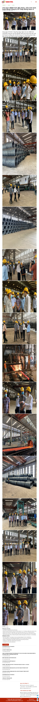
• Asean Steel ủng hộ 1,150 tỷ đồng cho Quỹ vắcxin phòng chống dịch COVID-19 (14, 637)
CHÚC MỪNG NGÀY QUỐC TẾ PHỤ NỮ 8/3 (8, 646)
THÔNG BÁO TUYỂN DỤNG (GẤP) (7, 678)
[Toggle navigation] (36, 2)
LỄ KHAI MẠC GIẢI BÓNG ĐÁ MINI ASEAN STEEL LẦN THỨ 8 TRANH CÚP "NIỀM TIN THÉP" (15, 671)
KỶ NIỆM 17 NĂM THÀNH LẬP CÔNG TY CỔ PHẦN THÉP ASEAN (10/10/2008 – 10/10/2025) (15, 664)
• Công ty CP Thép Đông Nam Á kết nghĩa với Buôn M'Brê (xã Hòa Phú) (13, 639)
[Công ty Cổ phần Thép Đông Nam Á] (7, 2)
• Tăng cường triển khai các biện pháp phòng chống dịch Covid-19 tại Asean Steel (14, 638)
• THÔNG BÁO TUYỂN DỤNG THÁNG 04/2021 (9, 640)
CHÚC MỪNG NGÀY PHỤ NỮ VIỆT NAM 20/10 (8, 661)
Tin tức (9, 5)
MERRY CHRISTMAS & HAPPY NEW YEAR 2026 (9, 657)
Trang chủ (4, 5)
